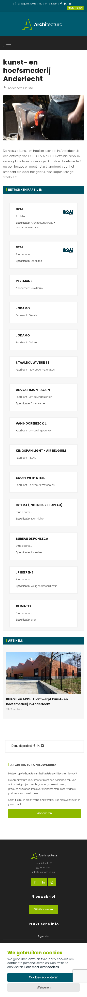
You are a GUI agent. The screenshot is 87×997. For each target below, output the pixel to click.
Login (54, 3)
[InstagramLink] (71, 4)
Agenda (43, 936)
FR (46, 3)
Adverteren (75, 7)
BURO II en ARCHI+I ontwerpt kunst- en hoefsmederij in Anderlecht (37, 701)
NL (40, 3)
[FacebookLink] (62, 4)
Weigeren (44, 987)
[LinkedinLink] (66, 4)
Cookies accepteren (43, 977)
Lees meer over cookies (41, 967)
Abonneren (44, 813)
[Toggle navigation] (8, 43)
